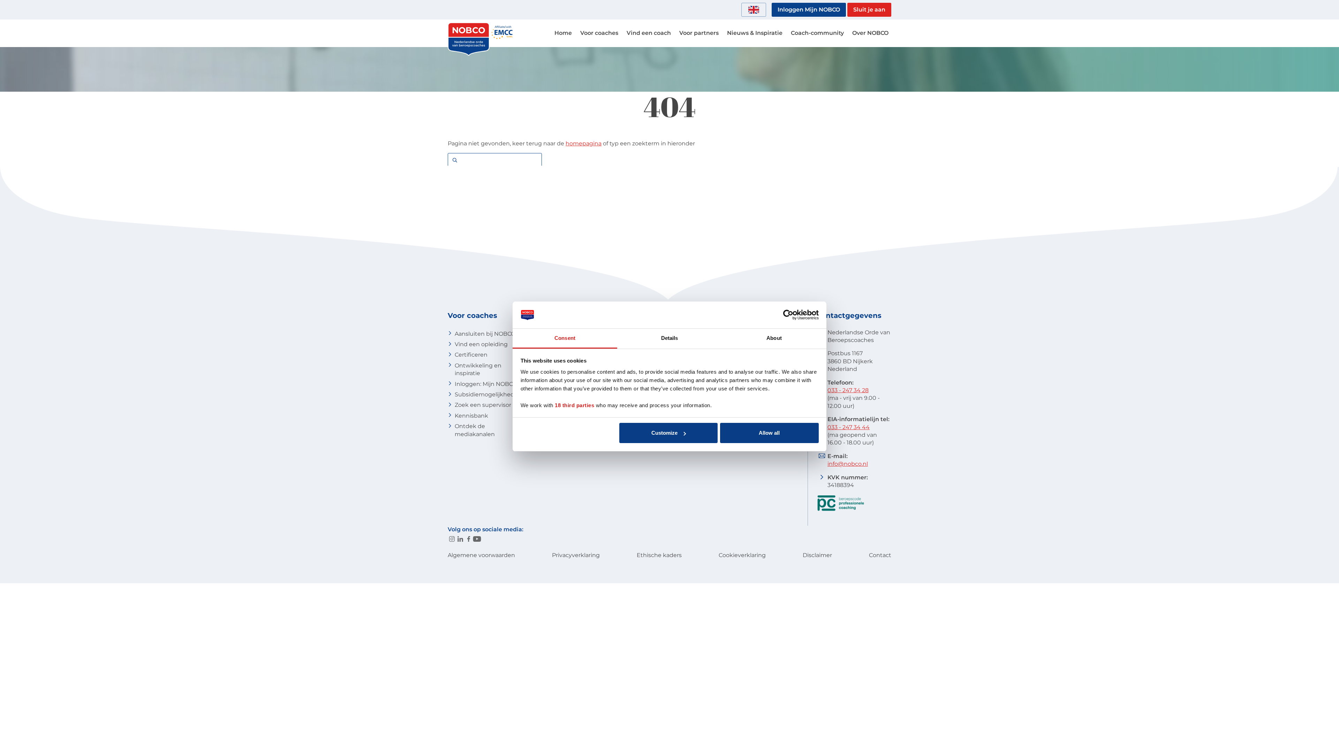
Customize (664, 433)
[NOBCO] (469, 54)
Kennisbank (471, 415)
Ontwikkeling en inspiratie (478, 369)
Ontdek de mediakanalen (475, 430)
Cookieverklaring (742, 555)
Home (563, 33)
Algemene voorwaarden (481, 555)
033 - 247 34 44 (848, 427)
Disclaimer (817, 555)
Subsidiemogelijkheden (488, 394)
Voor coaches (599, 33)
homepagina (584, 143)
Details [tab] (669, 338)
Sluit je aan (869, 9)
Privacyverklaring (576, 555)
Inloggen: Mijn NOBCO (486, 384)
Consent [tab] (564, 338)
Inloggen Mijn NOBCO (809, 9)
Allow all (769, 433)
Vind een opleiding (481, 344)
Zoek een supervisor (483, 405)
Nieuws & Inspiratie (754, 33)
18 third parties (574, 405)
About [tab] (774, 338)
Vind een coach (649, 33)
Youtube (477, 539)
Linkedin (460, 539)
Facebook (468, 539)
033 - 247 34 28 (848, 390)
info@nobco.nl (847, 464)
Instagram (452, 539)
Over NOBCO (870, 33)
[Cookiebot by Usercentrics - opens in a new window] (788, 315)
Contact (880, 555)
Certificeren (471, 354)
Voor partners (699, 33)
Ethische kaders (659, 555)
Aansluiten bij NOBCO (485, 333)
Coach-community (817, 33)
